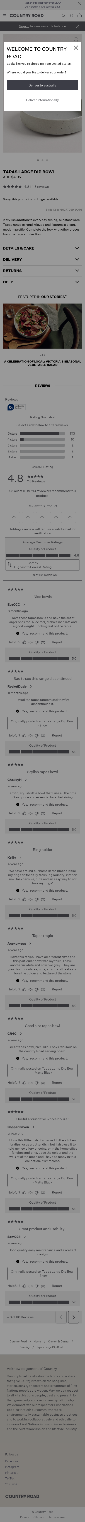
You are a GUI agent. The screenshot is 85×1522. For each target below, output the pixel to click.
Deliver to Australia (42, 85)
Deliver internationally (42, 100)
